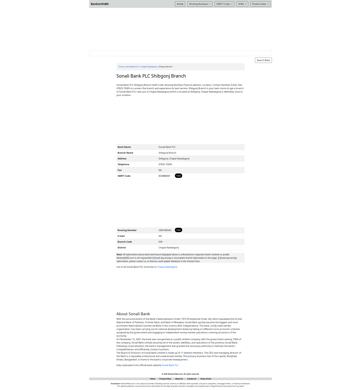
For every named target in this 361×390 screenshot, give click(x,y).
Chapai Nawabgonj (149, 66)
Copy (178, 175)
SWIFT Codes (223, 4)
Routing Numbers (199, 4)
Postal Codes (259, 4)
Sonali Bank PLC (132, 66)
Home (121, 66)
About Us (179, 379)
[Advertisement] (180, 29)
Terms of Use (205, 379)
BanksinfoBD (100, 4)
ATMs (241, 4)
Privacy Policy (165, 379)
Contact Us (191, 379)
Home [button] (180, 4)
